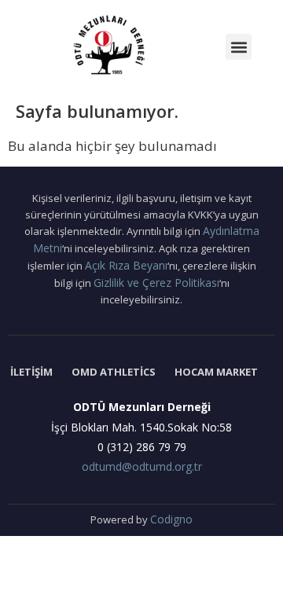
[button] (239, 47)
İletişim (31, 372)
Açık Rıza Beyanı (126, 265)
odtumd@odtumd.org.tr (142, 466)
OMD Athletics (114, 372)
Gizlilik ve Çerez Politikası (156, 282)
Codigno (171, 519)
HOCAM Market (216, 372)
